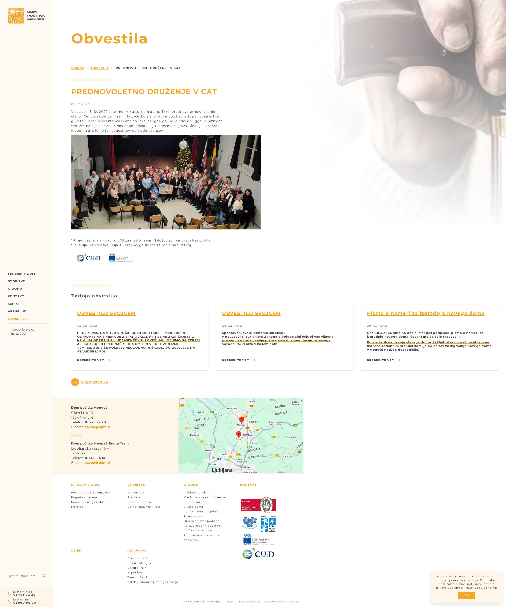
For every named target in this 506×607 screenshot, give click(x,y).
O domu (15, 288)
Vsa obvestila (94, 382)
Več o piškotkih (486, 587)
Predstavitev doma (197, 492)
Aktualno (17, 311)
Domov (77, 68)
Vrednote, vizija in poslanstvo (205, 497)
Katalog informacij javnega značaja (152, 582)
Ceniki (13, 303)
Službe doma (193, 506)
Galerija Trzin (136, 567)
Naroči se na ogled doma (89, 502)
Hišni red (77, 506)
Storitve (16, 281)
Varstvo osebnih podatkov (203, 525)
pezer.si (282, 601)
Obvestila (17, 318)
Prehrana (134, 497)
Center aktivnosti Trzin (143, 506)
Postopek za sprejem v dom (91, 492)
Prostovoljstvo (194, 516)
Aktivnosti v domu (140, 558)
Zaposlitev (135, 572)
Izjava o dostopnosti (249, 601)
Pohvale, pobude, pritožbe (203, 511)
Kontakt (16, 296)
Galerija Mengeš (139, 563)
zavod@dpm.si (97, 427)
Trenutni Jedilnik (139, 577)
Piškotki (229, 601)
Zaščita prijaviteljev (198, 530)
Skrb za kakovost (196, 502)
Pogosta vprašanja (84, 497)
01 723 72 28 (24, 594)
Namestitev (135, 492)
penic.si (294, 601)
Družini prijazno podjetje (202, 520)
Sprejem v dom (21, 273)
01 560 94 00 (24, 602)
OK (466, 595)
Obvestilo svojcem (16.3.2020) (24, 331)
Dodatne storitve (139, 502)
